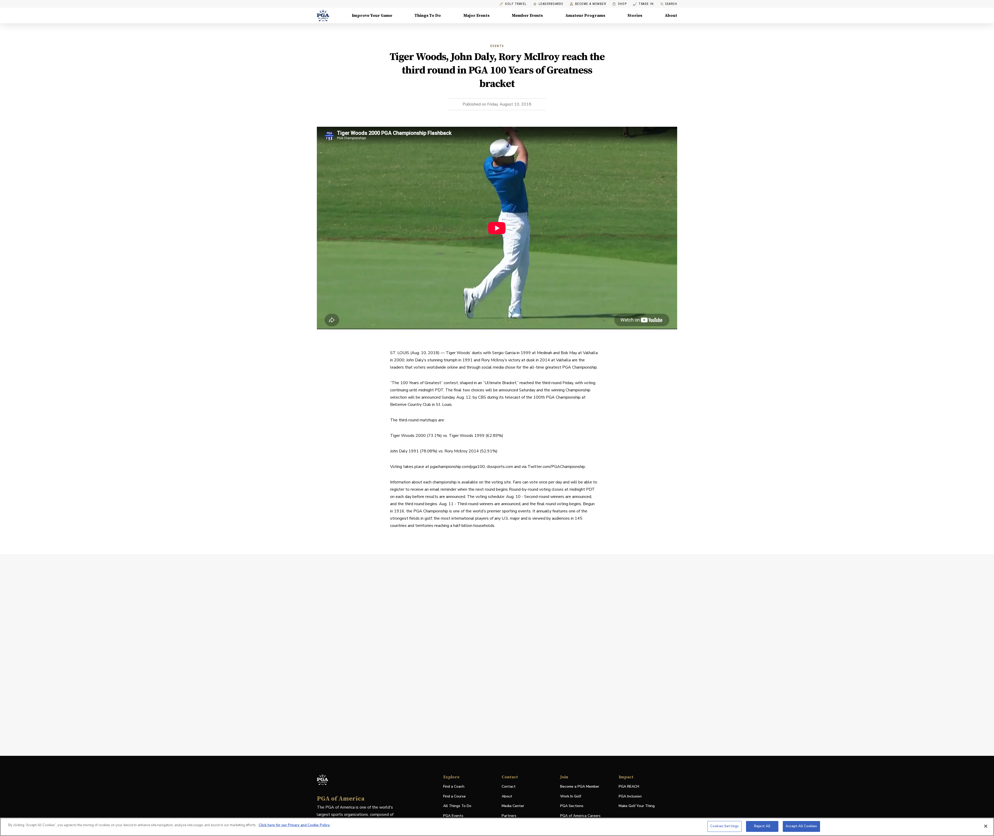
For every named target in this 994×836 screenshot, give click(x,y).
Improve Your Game (372, 15)
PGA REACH (629, 786)
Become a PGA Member (579, 786)
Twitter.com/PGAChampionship (556, 466)
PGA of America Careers (580, 816)
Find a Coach (453, 786)
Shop (619, 4)
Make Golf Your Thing (637, 806)
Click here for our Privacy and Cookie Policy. (294, 825)
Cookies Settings (724, 826)
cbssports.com (500, 466)
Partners (509, 815)
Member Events (527, 15)
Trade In (643, 4)
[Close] (985, 826)
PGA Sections (571, 805)
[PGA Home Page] (323, 15)
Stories (634, 15)
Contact (509, 786)
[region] (497, 827)
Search (671, 4)
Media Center (513, 806)
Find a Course (454, 796)
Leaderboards (551, 4)
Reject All (762, 826)
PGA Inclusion (630, 796)
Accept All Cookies (801, 826)
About (671, 15)
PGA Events (453, 815)
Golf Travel (516, 4)
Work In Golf (570, 796)
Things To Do (427, 15)
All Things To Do (457, 805)
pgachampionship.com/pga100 (457, 466)
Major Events (476, 15)
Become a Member (590, 4)
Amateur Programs (585, 15)
